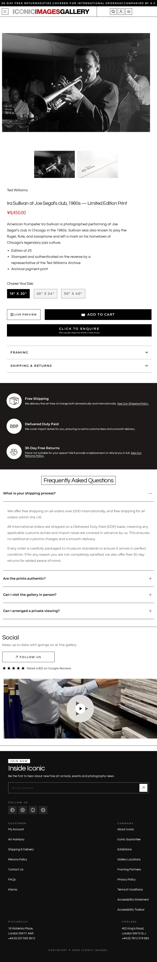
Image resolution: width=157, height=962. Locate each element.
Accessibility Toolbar (131, 909)
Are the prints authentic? (24, 578)
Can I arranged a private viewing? (31, 611)
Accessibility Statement (133, 899)
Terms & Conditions (130, 889)
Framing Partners (129, 869)
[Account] (121, 11)
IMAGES (101, 950)
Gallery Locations (128, 859)
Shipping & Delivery (21, 849)
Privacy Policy (126, 879)
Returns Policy (17, 859)
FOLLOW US (30, 657)
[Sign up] (143, 788)
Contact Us (15, 869)
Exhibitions (124, 849)
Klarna (12, 889)
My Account (16, 829)
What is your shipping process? (29, 493)
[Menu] (5, 11)
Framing (19, 352)
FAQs (12, 879)
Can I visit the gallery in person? (29, 595)
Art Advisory (16, 839)
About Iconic (125, 829)
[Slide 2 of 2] (97, 164)
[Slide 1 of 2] (54, 164)
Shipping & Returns (31, 366)
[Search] (113, 11)
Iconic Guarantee (128, 839)
